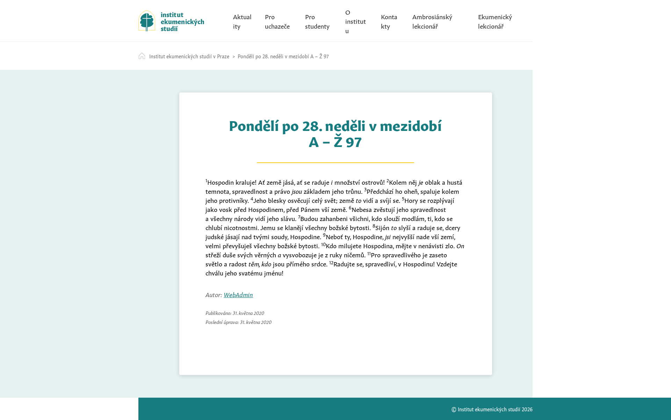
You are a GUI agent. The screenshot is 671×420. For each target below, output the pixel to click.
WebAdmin (238, 294)
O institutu (355, 20)
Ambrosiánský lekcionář (432, 21)
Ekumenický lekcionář (495, 21)
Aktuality (242, 21)
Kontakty (389, 21)
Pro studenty (317, 21)
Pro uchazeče (277, 21)
